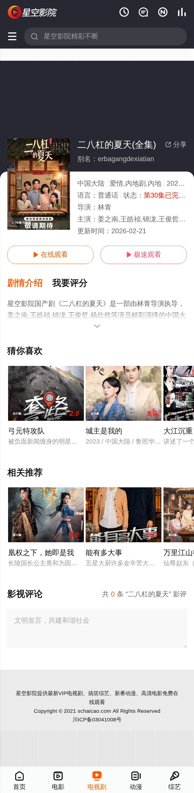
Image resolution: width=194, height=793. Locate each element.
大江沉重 (178, 431)
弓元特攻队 (26, 431)
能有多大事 (104, 553)
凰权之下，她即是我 (41, 553)
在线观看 (50, 254)
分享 (176, 144)
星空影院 (26, 693)
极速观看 (143, 254)
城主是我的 (104, 431)
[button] (29, 283)
